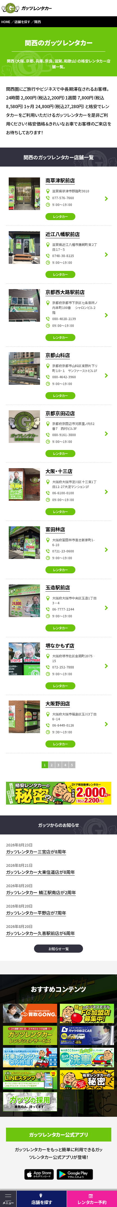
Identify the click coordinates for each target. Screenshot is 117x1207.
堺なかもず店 (59, 645)
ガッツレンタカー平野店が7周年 (36, 912)
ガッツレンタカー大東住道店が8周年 (40, 872)
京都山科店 (57, 354)
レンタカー (60, 216)
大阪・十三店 (58, 470)
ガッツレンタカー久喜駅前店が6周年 (40, 933)
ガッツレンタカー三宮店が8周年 (36, 851)
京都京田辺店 (60, 413)
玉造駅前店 (57, 587)
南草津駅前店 (60, 180)
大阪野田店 (57, 703)
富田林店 (55, 529)
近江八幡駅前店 (62, 233)
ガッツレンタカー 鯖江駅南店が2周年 (41, 892)
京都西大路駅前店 (65, 291)
